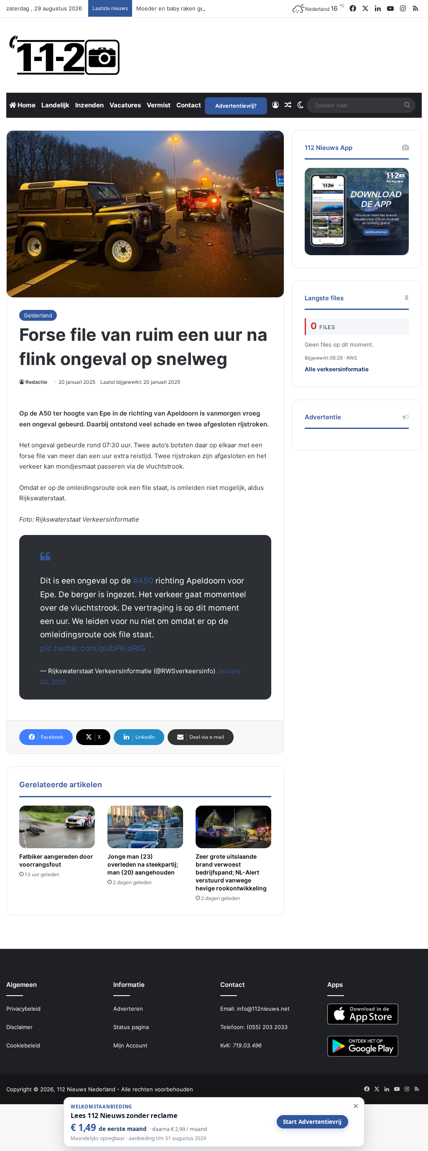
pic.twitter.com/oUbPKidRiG (92, 648)
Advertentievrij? (236, 105)
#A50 (143, 581)
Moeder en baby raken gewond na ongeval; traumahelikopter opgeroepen (233, 8)
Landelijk (55, 105)
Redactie (36, 382)
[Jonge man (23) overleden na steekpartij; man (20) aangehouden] (145, 827)
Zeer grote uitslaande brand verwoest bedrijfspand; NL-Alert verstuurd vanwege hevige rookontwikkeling (231, 872)
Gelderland (38, 315)
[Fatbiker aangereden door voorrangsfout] (57, 827)
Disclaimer (19, 1027)
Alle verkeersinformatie (337, 369)
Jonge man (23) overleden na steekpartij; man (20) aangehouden (142, 864)
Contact (188, 105)
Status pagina (131, 1027)
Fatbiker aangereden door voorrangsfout (56, 860)
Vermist (159, 105)
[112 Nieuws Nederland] (64, 55)
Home (26, 105)
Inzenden (89, 105)
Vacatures (125, 105)
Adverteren (128, 1008)
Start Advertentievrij (312, 1122)
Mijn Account (130, 1045)
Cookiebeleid (23, 1045)
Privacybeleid (23, 1008)
